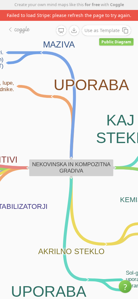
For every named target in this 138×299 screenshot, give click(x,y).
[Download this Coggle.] (74, 30)
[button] (125, 286)
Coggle (117, 4)
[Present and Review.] (61, 31)
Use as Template (102, 30)
